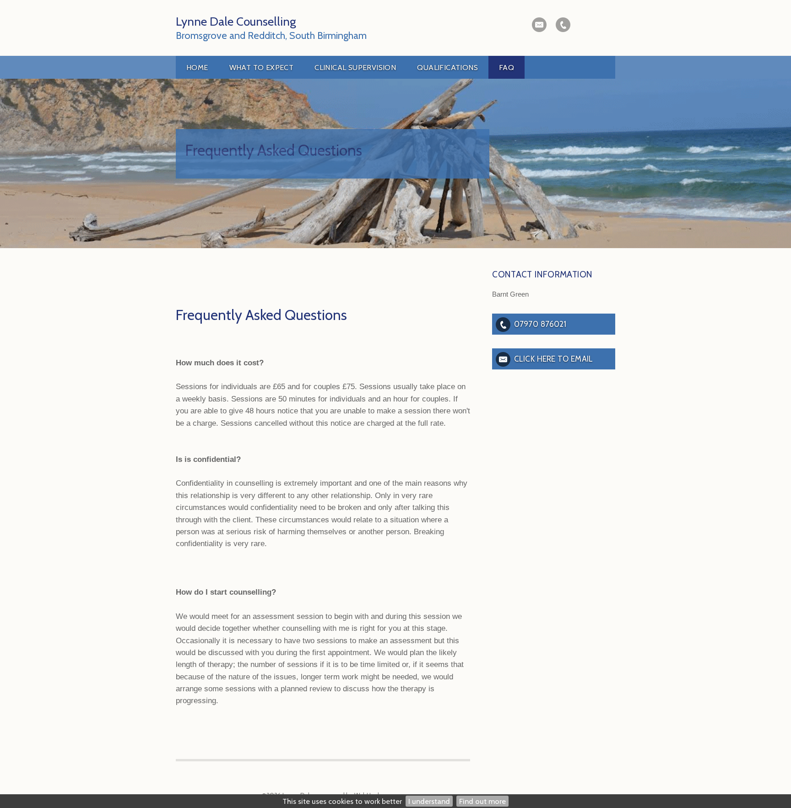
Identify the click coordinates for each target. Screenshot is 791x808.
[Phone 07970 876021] (563, 25)
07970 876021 (540, 324)
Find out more (482, 801)
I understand (429, 801)
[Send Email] (539, 25)
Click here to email (553, 358)
